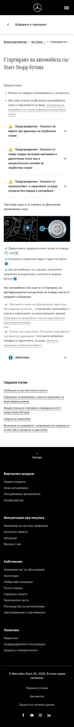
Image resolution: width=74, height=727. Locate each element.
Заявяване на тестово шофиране (26, 525)
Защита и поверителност (21, 650)
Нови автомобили (16, 488)
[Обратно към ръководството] (9, 24)
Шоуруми (10, 538)
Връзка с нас (12, 544)
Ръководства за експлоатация (24, 606)
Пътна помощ (13, 588)
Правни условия (37, 688)
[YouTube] (32, 715)
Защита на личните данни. (37, 704)
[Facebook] (23, 715)
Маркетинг (11, 638)
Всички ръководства (15, 42)
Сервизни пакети (15, 594)
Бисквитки (37, 696)
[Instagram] (40, 715)
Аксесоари (11, 576)
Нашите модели (14, 481)
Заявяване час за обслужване (24, 569)
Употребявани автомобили (22, 494)
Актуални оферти (16, 532)
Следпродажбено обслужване (24, 644)
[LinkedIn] (49, 715)
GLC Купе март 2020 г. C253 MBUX (38, 42)
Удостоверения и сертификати (24, 612)
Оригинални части (16, 600)
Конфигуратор (13, 500)
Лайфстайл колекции (18, 582)
